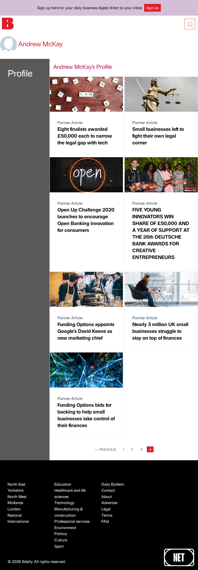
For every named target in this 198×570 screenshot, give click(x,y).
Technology (64, 502)
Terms (106, 515)
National (14, 515)
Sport (59, 546)
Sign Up (152, 7)
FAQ (105, 521)
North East (16, 484)
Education (62, 484)
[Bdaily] (7, 23)
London (14, 508)
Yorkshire (15, 490)
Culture (60, 539)
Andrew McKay (40, 43)
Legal (106, 508)
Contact (108, 490)
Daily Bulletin (112, 484)
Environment (65, 527)
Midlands (15, 502)
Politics (60, 533)
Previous (105, 449)
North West (17, 496)
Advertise (109, 502)
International (18, 521)
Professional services (72, 521)
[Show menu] (189, 24)
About (106, 496)
